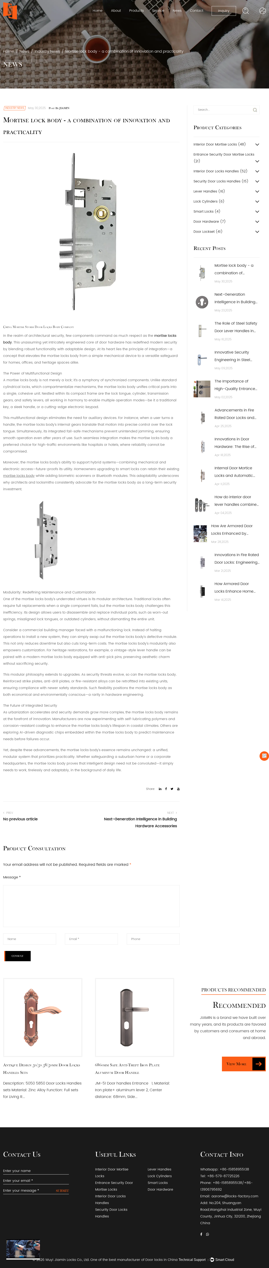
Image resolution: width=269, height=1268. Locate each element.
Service (158, 10)
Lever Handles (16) (209, 191)
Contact (196, 10)
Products (136, 10)
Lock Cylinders (160, 1176)
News (177, 10)
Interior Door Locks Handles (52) (221, 171)
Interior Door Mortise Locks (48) (220, 144)
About (116, 10)
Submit (62, 1191)
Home (98, 10)
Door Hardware (160, 1189)
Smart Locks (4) (207, 211)
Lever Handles (159, 1169)
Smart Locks (158, 1183)
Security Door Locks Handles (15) (221, 181)
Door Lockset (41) (208, 231)
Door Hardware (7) (210, 221)
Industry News (47, 51)
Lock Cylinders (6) (209, 201)
